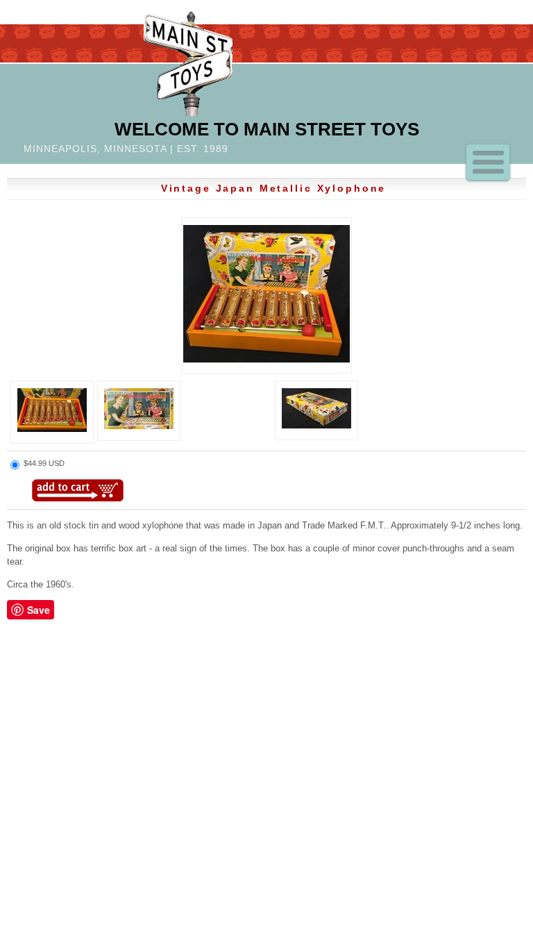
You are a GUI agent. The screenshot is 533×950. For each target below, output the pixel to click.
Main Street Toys (188, 61)
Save (38, 610)
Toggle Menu (487, 162)
